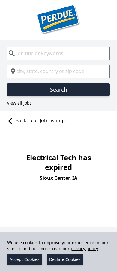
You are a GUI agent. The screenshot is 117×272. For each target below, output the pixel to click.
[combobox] (58, 53)
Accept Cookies (25, 259)
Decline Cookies (65, 259)
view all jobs (19, 103)
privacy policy (84, 248)
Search (58, 89)
